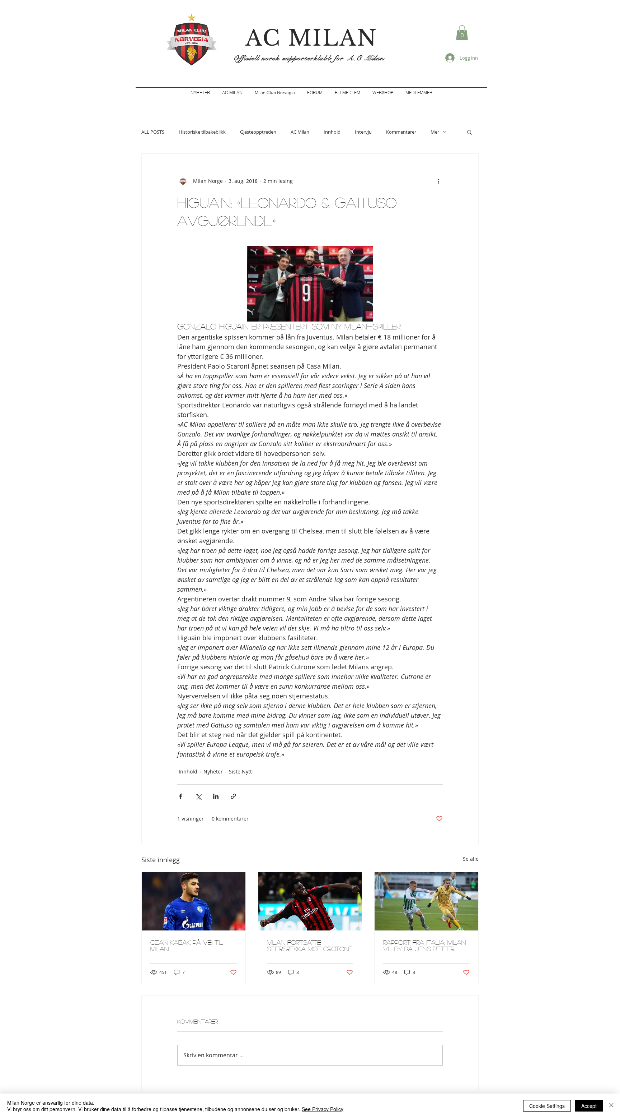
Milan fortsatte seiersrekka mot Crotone (310, 945)
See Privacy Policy (322, 1109)
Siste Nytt (240, 771)
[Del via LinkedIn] (215, 796)
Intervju (363, 132)
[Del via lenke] (233, 796)
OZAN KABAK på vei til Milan (186, 945)
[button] (462, 32)
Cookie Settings (547, 1105)
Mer (435, 132)
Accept (589, 1105)
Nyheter (213, 771)
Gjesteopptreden (258, 132)
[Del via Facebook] (180, 796)
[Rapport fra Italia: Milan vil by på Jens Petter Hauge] (426, 901)
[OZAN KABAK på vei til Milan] (193, 901)
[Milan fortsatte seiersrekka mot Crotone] (310, 901)
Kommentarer (401, 132)
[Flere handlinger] (438, 181)
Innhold (332, 132)
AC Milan (300, 132)
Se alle (471, 858)
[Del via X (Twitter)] (198, 796)
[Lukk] (611, 1105)
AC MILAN (311, 38)
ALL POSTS (152, 132)
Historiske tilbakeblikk (202, 132)
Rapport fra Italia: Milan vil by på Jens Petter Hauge (424, 945)
